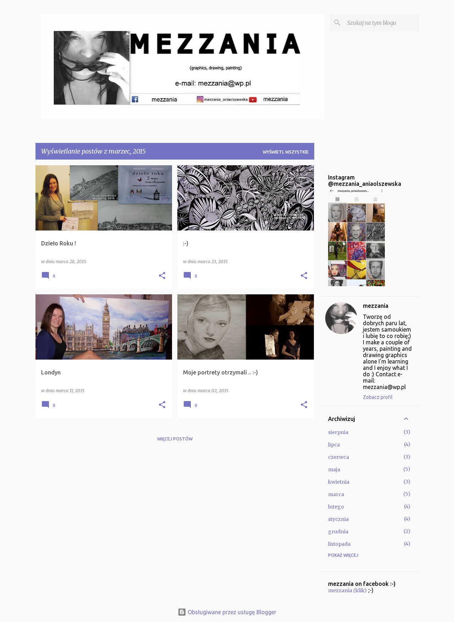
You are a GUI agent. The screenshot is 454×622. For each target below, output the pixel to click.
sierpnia (338, 432)
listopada (339, 544)
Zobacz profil (378, 397)
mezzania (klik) (347, 590)
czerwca (338, 457)
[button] (162, 276)
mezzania (375, 305)
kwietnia (338, 482)
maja (334, 469)
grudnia (338, 531)
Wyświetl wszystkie (286, 152)
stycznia (338, 519)
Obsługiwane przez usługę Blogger (231, 612)
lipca (334, 444)
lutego (336, 507)
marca (336, 494)
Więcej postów (175, 439)
